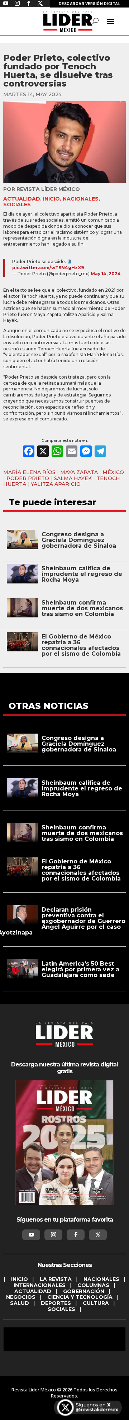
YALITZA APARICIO (56, 484)
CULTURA (96, 1303)
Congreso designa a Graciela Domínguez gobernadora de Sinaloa (79, 540)
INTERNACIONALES (40, 1285)
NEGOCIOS (20, 1297)
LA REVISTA (56, 1279)
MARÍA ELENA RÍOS (29, 472)
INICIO (51, 199)
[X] (43, 452)
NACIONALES (81, 199)
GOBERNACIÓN (83, 1291)
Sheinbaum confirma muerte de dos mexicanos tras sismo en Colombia (82, 608)
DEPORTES (56, 1303)
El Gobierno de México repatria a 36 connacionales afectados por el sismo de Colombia (81, 645)
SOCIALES (17, 204)
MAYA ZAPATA (79, 472)
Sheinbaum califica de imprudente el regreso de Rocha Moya (82, 574)
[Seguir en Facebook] (76, 1234)
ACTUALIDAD (21, 199)
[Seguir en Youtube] (31, 1234)
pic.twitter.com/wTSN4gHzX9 (48, 267)
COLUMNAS (93, 1285)
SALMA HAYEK (73, 478)
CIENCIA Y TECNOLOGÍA (80, 1297)
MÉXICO (113, 472)
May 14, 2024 (106, 273)
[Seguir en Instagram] (53, 1234)
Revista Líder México (48, 189)
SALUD (19, 1303)
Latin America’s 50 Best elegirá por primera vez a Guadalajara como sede (80, 969)
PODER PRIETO (27, 478)
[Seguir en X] (98, 1234)
